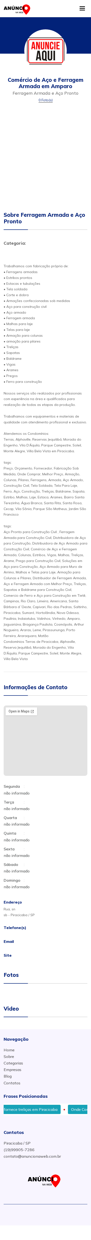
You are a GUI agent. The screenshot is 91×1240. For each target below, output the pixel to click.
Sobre (9, 1056)
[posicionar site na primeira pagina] (18, 8)
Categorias (13, 1063)
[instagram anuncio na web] (54, 1213)
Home (9, 1049)
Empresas (12, 1069)
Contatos (12, 1083)
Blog (8, 1076)
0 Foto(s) (46, 100)
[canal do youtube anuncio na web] (47, 1213)
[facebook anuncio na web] (38, 1213)
